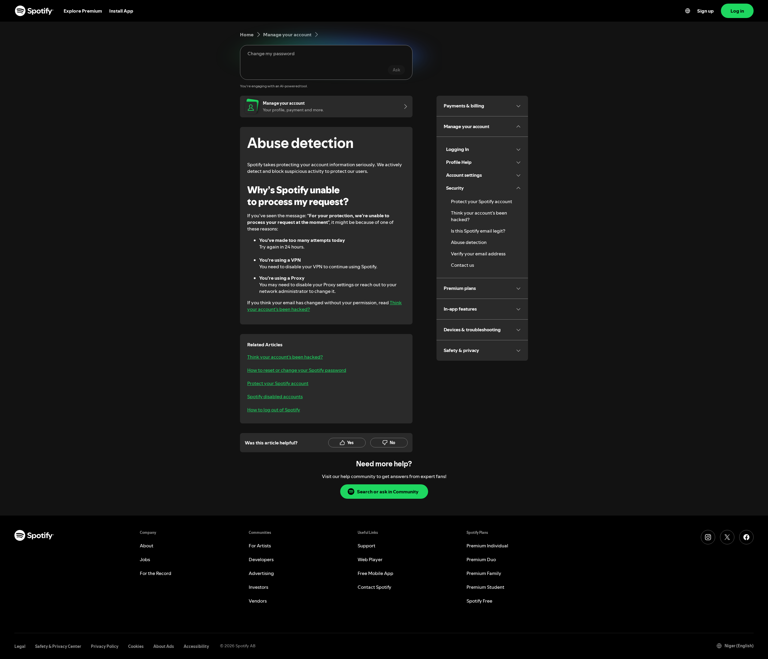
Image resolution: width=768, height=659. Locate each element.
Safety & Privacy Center (58, 646)
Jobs (145, 559)
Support (366, 545)
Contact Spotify (374, 587)
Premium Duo (481, 559)
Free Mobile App (375, 573)
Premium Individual (487, 545)
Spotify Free (479, 600)
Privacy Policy (104, 646)
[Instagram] (708, 537)
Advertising (261, 573)
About (146, 545)
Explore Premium (83, 11)
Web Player (370, 559)
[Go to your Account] (403, 106)
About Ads (163, 646)
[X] (727, 537)
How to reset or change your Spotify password (296, 370)
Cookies (136, 646)
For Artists (260, 545)
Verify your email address (478, 253)
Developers (261, 559)
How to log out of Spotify (273, 409)
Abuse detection (469, 242)
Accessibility (196, 646)
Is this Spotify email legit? (478, 230)
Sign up (705, 11)
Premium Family (483, 573)
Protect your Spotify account (277, 383)
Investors (258, 587)
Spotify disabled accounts (275, 396)
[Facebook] (746, 537)
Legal (20, 646)
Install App (121, 11)
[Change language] (687, 11)
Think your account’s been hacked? (285, 357)
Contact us (462, 265)
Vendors (258, 600)
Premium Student (485, 587)
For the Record (155, 573)
